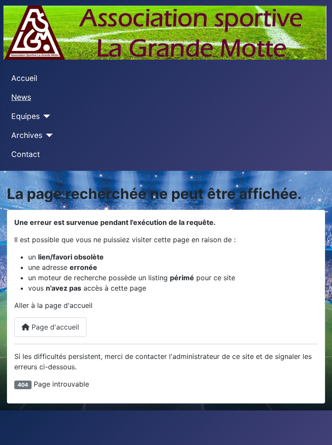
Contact (25, 154)
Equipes (25, 116)
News (21, 97)
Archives (26, 135)
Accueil (24, 78)
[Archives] (47, 135)
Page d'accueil (54, 327)
